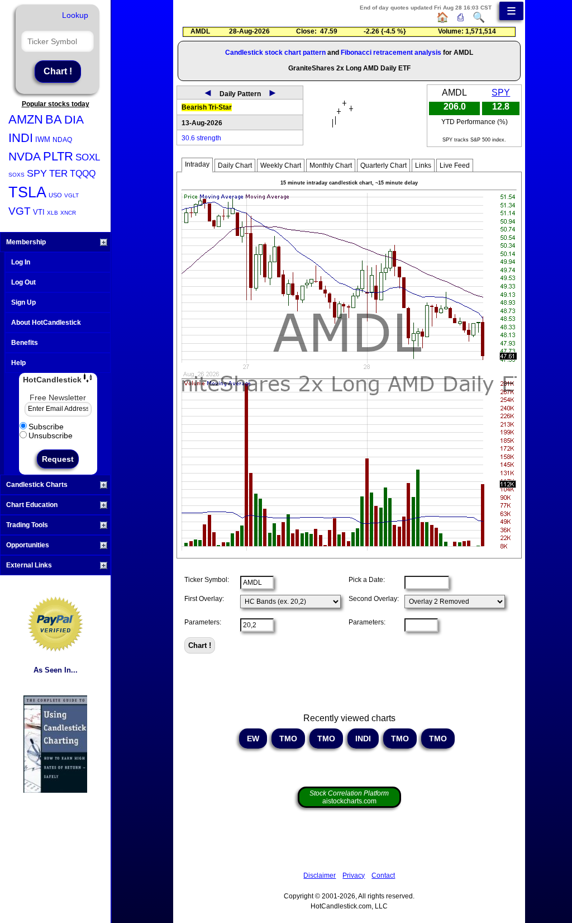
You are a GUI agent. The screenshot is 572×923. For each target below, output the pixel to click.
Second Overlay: (374, 599)
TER (58, 173)
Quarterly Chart (383, 165)
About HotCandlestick (46, 322)
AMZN (25, 119)
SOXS (16, 175)
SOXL (87, 157)
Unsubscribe (50, 435)
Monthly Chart (330, 165)
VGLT (71, 195)
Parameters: (202, 622)
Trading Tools (27, 525)
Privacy (353, 875)
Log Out (23, 282)
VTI (39, 212)
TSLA (27, 192)
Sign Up (23, 302)
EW (253, 738)
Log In (20, 262)
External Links (29, 565)
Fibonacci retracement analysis (391, 52)
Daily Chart (235, 165)
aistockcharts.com (349, 797)
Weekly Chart (280, 165)
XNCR (68, 213)
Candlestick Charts (37, 485)
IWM (42, 139)
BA (53, 119)
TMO (288, 738)
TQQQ (83, 173)
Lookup (75, 15)
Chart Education (32, 505)
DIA (74, 119)
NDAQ (62, 140)
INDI (20, 138)
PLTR (58, 156)
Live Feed (455, 165)
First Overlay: (204, 599)
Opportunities (27, 545)
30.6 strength (201, 138)
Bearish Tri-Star (207, 107)
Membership (26, 242)
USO (55, 195)
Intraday (197, 164)
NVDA (24, 156)
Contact (383, 875)
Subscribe (46, 426)
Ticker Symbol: (206, 580)
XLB (52, 213)
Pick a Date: (367, 580)
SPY (37, 173)
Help (18, 363)
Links (423, 165)
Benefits (24, 343)
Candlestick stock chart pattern (275, 52)
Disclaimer (319, 875)
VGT (19, 211)
